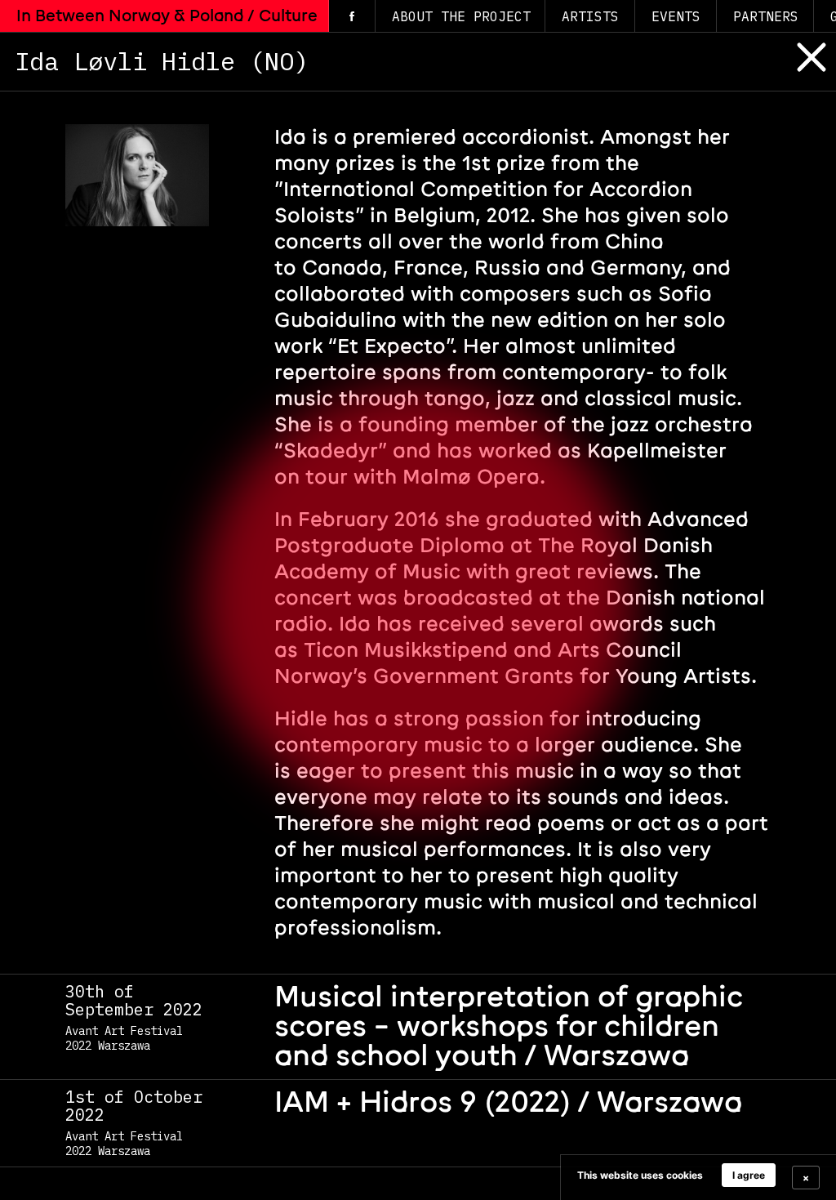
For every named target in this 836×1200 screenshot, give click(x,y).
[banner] (698, 1177)
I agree (748, 1175)
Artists (590, 16)
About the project (461, 16)
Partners (765, 16)
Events (675, 16)
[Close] (799, 72)
